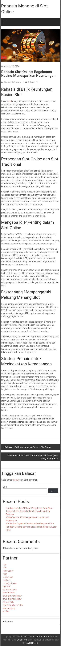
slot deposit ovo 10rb (13, 605)
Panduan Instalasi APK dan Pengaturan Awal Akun (29, 508)
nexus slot (8, 577)
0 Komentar (32, 82)
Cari (5, 487)
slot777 (7, 580)
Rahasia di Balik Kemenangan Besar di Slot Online (28, 447)
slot (10, 101)
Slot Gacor (8, 571)
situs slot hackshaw (12, 596)
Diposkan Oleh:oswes (12, 82)
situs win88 (8, 602)
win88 (5, 611)
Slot (3, 57)
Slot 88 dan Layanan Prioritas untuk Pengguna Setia (30, 523)
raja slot (6, 586)
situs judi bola (9, 583)
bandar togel (9, 592)
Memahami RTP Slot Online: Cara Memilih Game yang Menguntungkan (33, 457)
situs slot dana (10, 589)
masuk (15, 480)
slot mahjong (9, 608)
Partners (9, 621)
